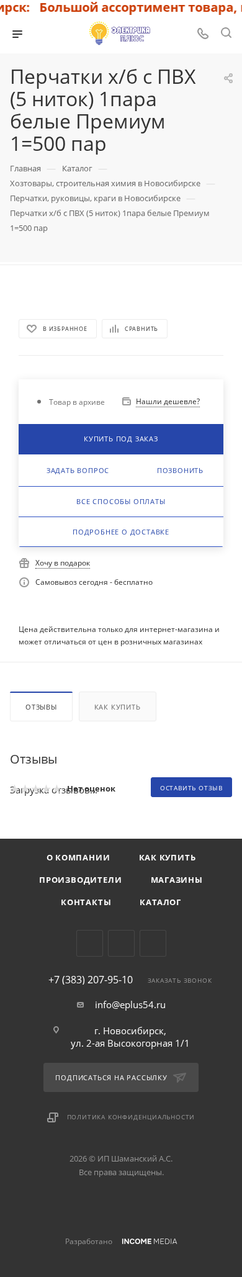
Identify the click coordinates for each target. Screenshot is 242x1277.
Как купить (117, 706)
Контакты (86, 902)
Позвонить (180, 470)
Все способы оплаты (120, 501)
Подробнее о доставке (121, 531)
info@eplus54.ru (130, 1004)
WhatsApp (153, 943)
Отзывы (41, 706)
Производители (80, 879)
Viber (121, 943)
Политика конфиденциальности (131, 1116)
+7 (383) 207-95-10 (90, 980)
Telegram (89, 943)
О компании (78, 857)
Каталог (160, 902)
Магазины (177, 879)
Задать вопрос (78, 470)
